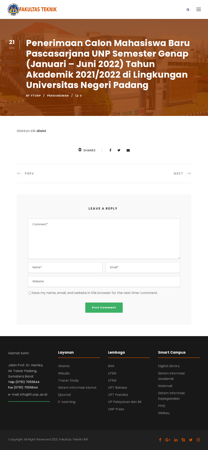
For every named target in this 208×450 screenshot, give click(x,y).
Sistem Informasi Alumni (77, 387)
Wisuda (63, 373)
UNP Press (116, 409)
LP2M (112, 373)
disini (41, 131)
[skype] (183, 440)
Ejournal (64, 394)
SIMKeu (163, 413)
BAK (111, 366)
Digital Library (169, 366)
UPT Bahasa (117, 387)
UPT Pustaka (118, 394)
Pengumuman (58, 96)
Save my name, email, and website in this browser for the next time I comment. (95, 292)
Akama (63, 366)
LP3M (112, 380)
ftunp (36, 96)
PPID (161, 406)
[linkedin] (176, 440)
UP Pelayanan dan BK (125, 401)
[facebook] (160, 440)
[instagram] (198, 440)
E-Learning (66, 401)
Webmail (165, 386)
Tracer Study (68, 380)
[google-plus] (167, 440)
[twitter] (191, 440)
